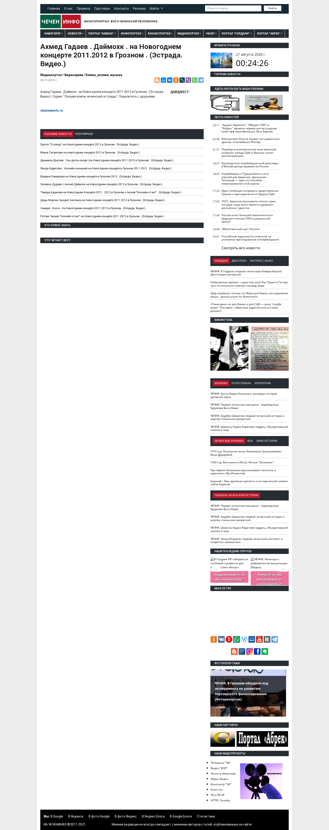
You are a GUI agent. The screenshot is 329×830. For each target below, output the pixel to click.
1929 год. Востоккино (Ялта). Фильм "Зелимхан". (242, 462)
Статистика (206, 816)
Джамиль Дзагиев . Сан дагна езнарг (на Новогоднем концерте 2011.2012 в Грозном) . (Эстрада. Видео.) (106, 160)
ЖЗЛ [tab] (250, 441)
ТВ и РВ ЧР (217, 795)
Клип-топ (216, 790)
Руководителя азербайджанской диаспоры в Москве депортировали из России (250, 164)
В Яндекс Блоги (153, 816)
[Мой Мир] (163, 80)
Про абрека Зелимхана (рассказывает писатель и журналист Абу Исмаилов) (243, 471)
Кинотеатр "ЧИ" (221, 784)
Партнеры (102, 8)
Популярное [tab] (84, 134)
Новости (74, 33)
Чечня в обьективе (223, 773)
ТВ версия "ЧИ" (221, 763)
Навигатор (52, 33)
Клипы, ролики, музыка (103, 75)
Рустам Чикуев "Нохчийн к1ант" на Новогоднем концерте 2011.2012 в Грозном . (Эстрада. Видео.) (102, 216)
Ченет (210, 33)
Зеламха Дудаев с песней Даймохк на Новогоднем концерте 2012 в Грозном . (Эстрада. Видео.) (101, 184)
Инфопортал (131, 33)
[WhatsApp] (194, 80)
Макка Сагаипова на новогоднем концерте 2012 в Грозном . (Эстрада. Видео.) (90, 152)
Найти (272, 8)
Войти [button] (155, 8)
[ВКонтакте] (169, 80)
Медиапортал (188, 33)
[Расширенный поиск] (284, 7)
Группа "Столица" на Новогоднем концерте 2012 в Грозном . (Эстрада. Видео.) (89, 144)
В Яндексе (75, 816)
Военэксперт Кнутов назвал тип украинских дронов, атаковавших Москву (251, 140)
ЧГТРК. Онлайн (220, 800)
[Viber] (188, 80)
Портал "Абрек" (268, 33)
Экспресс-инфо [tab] (261, 261)
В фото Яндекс (126, 816)
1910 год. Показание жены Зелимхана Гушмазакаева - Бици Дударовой (246, 453)
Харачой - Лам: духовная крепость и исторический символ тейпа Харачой (249, 482)
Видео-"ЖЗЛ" (219, 768)
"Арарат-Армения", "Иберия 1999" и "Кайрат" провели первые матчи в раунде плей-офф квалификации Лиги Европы (249, 128)
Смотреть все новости (241, 247)
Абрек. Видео (219, 779)
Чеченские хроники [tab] (229, 441)
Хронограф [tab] (263, 383)
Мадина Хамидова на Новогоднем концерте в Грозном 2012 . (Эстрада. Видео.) (91, 176)
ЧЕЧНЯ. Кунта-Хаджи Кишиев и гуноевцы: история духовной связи (243, 395)
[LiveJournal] (182, 80)
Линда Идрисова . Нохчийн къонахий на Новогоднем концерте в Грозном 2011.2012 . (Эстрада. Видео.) (105, 168)
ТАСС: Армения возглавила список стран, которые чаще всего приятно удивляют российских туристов (249, 204)
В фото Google (99, 816)
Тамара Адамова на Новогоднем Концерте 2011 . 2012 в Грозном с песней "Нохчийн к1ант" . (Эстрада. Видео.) (110, 192)
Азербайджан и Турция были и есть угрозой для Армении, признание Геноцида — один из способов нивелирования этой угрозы (245, 178)
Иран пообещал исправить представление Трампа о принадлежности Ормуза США (250, 192)
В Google (57, 816)
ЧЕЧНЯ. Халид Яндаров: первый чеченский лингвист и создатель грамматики (246, 540)
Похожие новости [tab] (58, 134)
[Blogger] (157, 80)
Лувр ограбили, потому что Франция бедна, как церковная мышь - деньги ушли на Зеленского (249, 294)
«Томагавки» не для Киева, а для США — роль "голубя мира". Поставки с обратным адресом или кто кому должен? (245, 307)
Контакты (121, 8)
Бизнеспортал (159, 33)
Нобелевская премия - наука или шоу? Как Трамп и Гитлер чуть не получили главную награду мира (249, 283)
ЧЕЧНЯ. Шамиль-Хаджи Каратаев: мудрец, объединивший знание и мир (249, 428)
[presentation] (283, 341)
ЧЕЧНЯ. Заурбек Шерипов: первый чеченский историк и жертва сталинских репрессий (247, 417)
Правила (83, 8)
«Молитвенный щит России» (241, 229)
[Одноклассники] (176, 80)
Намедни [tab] (221, 261)
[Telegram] (201, 80)
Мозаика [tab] (221, 383)
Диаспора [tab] (239, 261)
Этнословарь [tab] (241, 383)
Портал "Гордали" (236, 33)
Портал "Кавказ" (101, 33)
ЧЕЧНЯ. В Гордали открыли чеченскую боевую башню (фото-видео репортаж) (246, 273)
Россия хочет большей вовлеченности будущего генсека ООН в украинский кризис (247, 218)
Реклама (139, 8)
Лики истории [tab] (266, 441)
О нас (68, 8)
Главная (53, 8)
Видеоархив (73, 75)
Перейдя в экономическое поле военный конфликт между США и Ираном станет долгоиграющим (249, 152)
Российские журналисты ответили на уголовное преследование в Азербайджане (250, 238)
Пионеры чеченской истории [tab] (236, 495)
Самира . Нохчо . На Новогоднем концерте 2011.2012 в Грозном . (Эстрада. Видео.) (92, 208)
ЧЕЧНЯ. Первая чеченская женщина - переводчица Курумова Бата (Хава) (244, 406)
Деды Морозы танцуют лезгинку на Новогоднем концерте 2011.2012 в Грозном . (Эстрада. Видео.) (102, 200)
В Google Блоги (181, 816)
